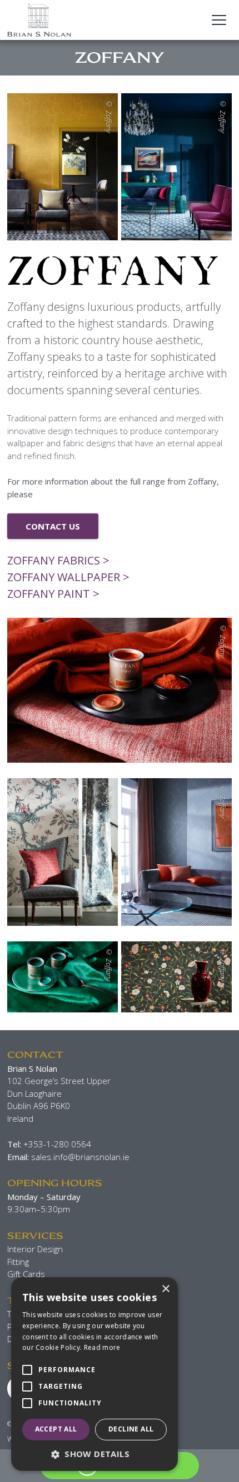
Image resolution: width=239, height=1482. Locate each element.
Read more (102, 1347)
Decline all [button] (130, 1429)
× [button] (165, 1289)
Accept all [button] (56, 1429)
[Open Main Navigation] (219, 20)
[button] (94, 1454)
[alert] (94, 1374)
